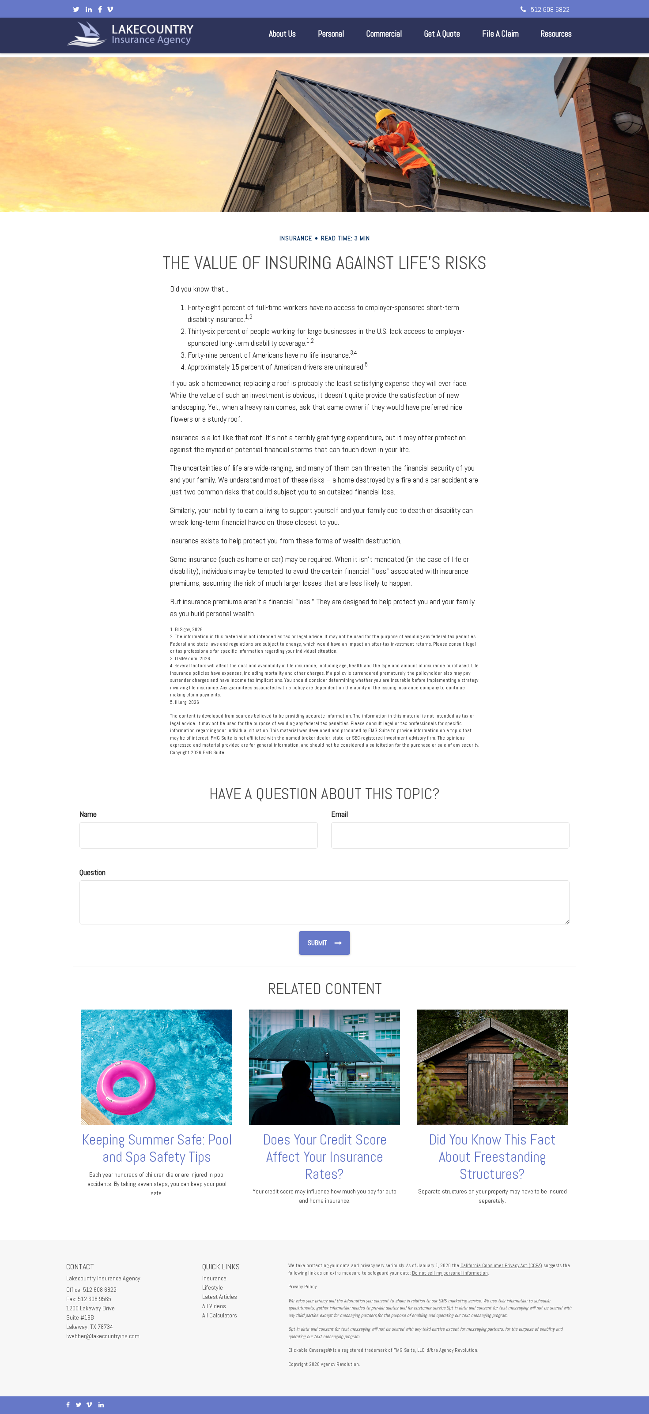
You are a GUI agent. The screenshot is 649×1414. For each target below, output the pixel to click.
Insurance (214, 1278)
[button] (282, 34)
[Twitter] (76, 9)
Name (88, 814)
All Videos (214, 1306)
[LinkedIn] (89, 9)
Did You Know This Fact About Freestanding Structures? (492, 1156)
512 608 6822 (550, 9)
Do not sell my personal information (450, 1273)
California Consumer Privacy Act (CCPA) (501, 1265)
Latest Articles (219, 1297)
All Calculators (219, 1315)
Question (92, 872)
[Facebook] (100, 9)
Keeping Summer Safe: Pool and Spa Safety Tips (157, 1148)
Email (339, 814)
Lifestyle (212, 1287)
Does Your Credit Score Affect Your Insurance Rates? (325, 1156)
